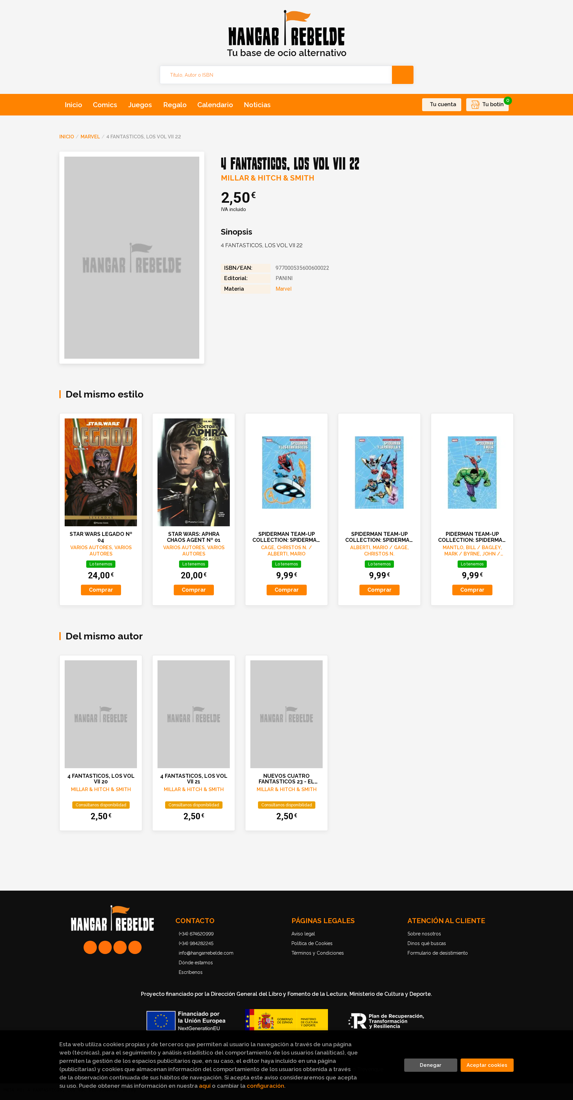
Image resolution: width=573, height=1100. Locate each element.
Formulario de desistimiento (438, 953)
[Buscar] (403, 75)
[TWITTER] (120, 947)
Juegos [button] (140, 105)
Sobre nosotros (424, 933)
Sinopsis (236, 232)
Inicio (66, 136)
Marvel (90, 136)
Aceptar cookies (487, 1065)
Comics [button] (105, 105)
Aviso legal (303, 933)
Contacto (195, 921)
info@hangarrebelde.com (206, 953)
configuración (265, 1085)
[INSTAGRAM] (105, 947)
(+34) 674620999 (196, 933)
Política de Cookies (312, 943)
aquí (205, 1085)
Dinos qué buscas (427, 943)
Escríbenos (191, 972)
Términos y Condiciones (317, 953)
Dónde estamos (196, 962)
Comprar (101, 590)
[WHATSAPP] (90, 947)
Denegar (430, 1065)
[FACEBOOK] (135, 947)
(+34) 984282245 (196, 943)
